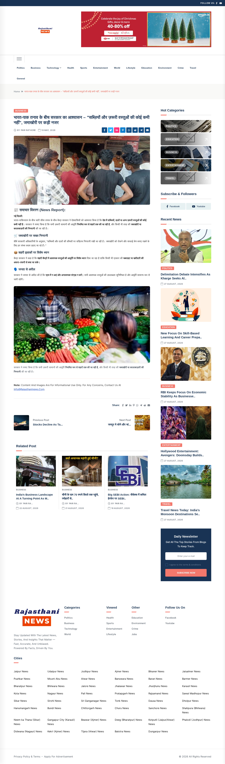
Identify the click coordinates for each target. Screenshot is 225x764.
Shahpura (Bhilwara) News (193, 710)
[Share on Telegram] (141, 130)
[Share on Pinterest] (123, 130)
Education (146, 68)
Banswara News (124, 678)
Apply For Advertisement (58, 756)
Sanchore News (157, 708)
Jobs (134, 634)
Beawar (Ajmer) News (93, 719)
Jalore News (88, 686)
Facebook (170, 617)
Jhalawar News (123, 686)
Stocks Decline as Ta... (48, 424)
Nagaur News (55, 693)
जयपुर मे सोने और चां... (119, 424)
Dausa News (155, 700)
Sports (83, 68)
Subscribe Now (186, 573)
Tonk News (121, 700)
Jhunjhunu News (157, 686)
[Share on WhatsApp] (129, 130)
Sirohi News (54, 700)
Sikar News (20, 700)
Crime (181, 68)
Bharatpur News (23, 686)
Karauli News (189, 686)
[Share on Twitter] (110, 130)
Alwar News (88, 678)
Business (36, 68)
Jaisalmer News (191, 671)
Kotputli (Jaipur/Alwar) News (161, 722)
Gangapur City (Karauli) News (61, 722)
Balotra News (122, 731)
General (21, 78)
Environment (165, 68)
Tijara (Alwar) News (92, 731)
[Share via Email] (147, 130)
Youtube (169, 623)
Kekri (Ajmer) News (58, 731)
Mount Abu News (57, 678)
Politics (21, 68)
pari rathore (28, 130)
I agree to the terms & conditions (185, 564)
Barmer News (190, 678)
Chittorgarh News (91, 708)
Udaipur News (55, 671)
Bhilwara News (55, 686)
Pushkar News (22, 678)
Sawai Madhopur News (195, 693)
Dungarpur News (158, 731)
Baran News (155, 678)
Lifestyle (130, 68)
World (117, 68)
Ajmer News (122, 671)
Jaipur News (21, 671)
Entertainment (100, 68)
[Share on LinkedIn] (116, 130)
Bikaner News (156, 671)
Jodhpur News (89, 671)
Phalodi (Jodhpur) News (196, 719)
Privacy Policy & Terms (27, 756)
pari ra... (28, 503)
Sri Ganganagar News (93, 700)
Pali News (86, 693)
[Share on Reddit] (135, 130)
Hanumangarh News (25, 708)
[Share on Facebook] (104, 130)
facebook (175, 206)
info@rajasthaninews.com (29, 389)
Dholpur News (190, 700)
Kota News (20, 693)
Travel (193, 68)
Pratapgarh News (125, 693)
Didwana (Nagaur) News (28, 731)
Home (17, 91)
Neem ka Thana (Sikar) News (27, 722)
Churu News (122, 708)
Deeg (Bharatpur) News (128, 719)
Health (70, 68)
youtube (201, 206)
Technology (53, 68)
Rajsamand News (158, 693)
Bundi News (54, 708)
